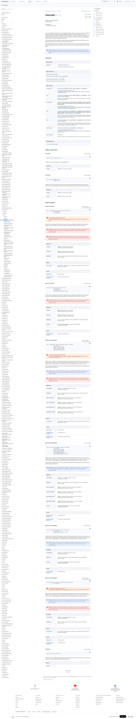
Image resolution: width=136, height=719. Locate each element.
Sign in (133, 1)
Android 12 (77, 705)
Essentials (13, 1)
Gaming (37, 697)
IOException (48, 274)
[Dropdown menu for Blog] (48, 1)
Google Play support (119, 700)
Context (52, 74)
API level (2, 20)
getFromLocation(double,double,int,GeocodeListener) (69, 91)
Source (17, 702)
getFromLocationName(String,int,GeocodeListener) (68, 130)
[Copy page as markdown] (60, 15)
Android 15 (77, 700)
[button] (7, 19)
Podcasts (17, 707)
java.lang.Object (48, 24)
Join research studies (119, 702)
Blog (46, 1)
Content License (72, 676)
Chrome (33, 711)
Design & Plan (21, 1)
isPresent (60, 134)
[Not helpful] (90, 11)
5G (36, 705)
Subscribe (123, 716)
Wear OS (57, 698)
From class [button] (52, 144)
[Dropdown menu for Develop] (32, 1)
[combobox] (107, 1)
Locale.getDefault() (64, 76)
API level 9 (89, 649)
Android (17, 697)
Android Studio (128, 1)
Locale (59, 79)
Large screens (58, 697)
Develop (29, 1)
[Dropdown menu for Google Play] (41, 1)
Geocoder (48, 74)
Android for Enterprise (19, 698)
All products (54, 711)
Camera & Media (38, 702)
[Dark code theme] (90, 156)
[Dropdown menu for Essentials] (16, 1)
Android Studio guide (99, 697)
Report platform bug (119, 697)
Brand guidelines (26, 716)
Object (50, 21)
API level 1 (89, 14)
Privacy (37, 704)
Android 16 (78, 698)
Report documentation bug (120, 698)
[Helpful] (88, 11)
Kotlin (86, 16)
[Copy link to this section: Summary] (52, 58)
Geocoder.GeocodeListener (63, 64)
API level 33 (89, 207)
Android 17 (77, 697)
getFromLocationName (62, 102)
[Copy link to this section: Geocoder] (52, 153)
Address (50, 88)
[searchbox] (7, 9)
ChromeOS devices (59, 700)
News (16, 704)
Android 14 (78, 702)
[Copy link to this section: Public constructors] (58, 150)
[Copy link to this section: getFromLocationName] (58, 340)
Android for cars (58, 702)
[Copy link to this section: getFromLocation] (55, 206)
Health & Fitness (38, 700)
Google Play (37, 1)
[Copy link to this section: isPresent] (51, 649)
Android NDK (98, 704)
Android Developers (48, 11)
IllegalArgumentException (49, 277)
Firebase (38, 711)
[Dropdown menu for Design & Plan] (25, 1)
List (47, 88)
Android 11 (77, 707)
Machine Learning (39, 698)
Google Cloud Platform (46, 711)
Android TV (58, 704)
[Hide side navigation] (13, 717)
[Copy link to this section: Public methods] (56, 202)
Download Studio (99, 702)
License (20, 716)
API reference (4, 5)
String (68, 102)
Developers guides (99, 698)
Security (17, 700)
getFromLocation (61, 88)
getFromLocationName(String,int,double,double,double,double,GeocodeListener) (75, 107)
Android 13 (77, 704)
